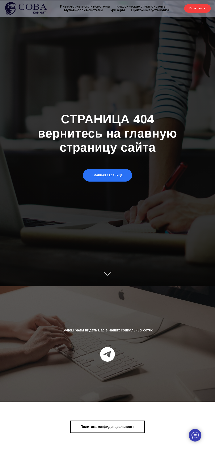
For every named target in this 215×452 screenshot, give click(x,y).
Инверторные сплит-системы (85, 6)
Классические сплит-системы (141, 6)
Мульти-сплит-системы (83, 10)
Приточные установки (150, 10)
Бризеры (117, 10)
